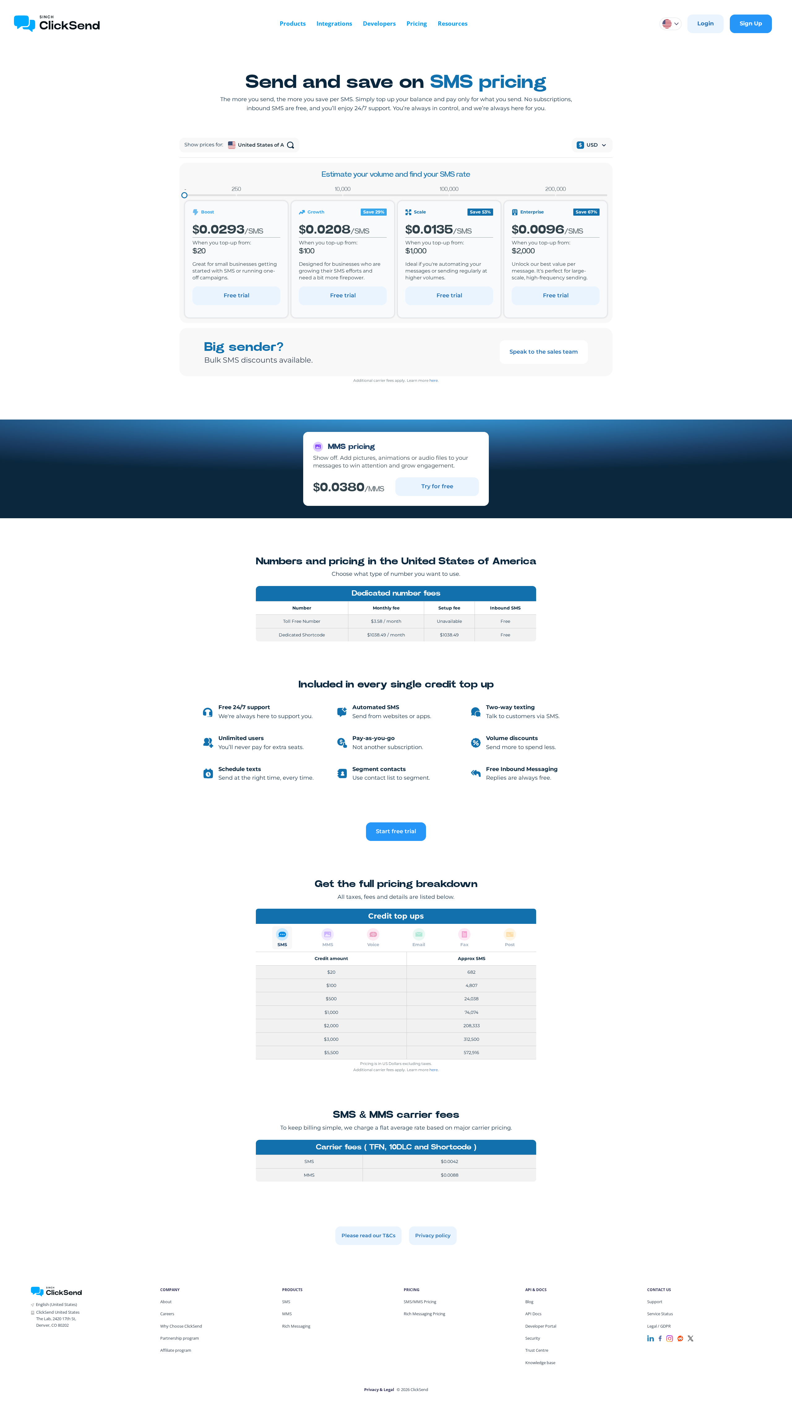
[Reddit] (680, 1338)
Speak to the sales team (544, 351)
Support (654, 1301)
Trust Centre (536, 1350)
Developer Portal (540, 1326)
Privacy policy (432, 1236)
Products (293, 23)
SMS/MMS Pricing (420, 1301)
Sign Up (751, 23)
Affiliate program (175, 1350)
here (433, 380)
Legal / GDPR (659, 1326)
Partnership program (179, 1338)
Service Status (660, 1313)
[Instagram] (669, 1338)
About (166, 1301)
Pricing (417, 23)
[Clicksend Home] (57, 23)
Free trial (236, 295)
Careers (167, 1313)
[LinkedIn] (650, 1338)
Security (532, 1338)
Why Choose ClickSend (181, 1326)
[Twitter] (690, 1338)
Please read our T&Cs (368, 1236)
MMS (287, 1313)
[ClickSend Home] (56, 1291)
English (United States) (56, 1304)
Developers (379, 23)
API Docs (533, 1313)
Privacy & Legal (379, 1389)
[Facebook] (660, 1338)
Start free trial (396, 831)
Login (705, 23)
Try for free (437, 486)
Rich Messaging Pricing (424, 1313)
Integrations (334, 23)
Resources (452, 23)
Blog (529, 1301)
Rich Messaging (296, 1326)
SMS (286, 1301)
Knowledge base (540, 1362)
